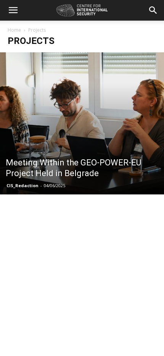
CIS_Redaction (22, 185)
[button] (13, 10)
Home (14, 30)
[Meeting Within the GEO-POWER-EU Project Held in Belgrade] (82, 123)
